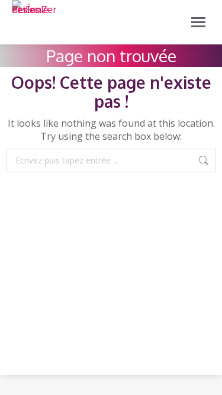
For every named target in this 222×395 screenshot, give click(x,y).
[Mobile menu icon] (198, 22)
